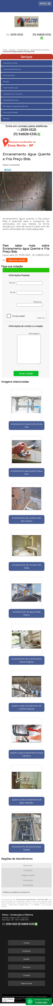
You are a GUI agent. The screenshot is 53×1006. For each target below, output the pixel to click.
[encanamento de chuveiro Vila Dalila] (26, 544)
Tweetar (7, 169)
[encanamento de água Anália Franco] (26, 591)
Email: (13, 292)
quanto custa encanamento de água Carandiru (26, 801)
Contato (26, 975)
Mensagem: (35, 333)
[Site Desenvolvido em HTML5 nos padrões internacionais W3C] (8, 1001)
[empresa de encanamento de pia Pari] (26, 403)
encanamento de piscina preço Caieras (26, 848)
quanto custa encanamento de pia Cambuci (26, 754)
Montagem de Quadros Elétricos (15, 106)
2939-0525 (16, 34)
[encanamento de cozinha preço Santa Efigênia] (26, 638)
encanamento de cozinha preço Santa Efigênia (26, 660)
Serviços (26, 56)
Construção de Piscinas (12, 69)
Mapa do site (26, 983)
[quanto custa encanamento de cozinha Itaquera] (26, 685)
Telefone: (37, 302)
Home (26, 943)
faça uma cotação (16, 260)
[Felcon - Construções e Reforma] (26, 20)
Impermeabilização (10, 88)
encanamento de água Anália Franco (26, 613)
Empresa (26, 951)
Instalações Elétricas (10, 100)
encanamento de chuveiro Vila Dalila (26, 566)
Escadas (6, 81)
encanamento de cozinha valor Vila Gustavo (26, 519)
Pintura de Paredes (10, 112)
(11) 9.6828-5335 (42, 34)
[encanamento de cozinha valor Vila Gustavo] (26, 497)
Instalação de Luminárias (12, 94)
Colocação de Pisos (10, 63)
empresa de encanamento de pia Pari (26, 425)
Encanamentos (9, 75)
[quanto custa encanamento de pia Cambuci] (26, 732)
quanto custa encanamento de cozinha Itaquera (26, 707)
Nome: (13, 283)
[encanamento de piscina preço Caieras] (26, 826)
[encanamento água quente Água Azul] (26, 450)
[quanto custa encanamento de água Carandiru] (26, 779)
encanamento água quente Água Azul (26, 472)
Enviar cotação (26, 373)
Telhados (6, 119)
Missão (26, 959)
